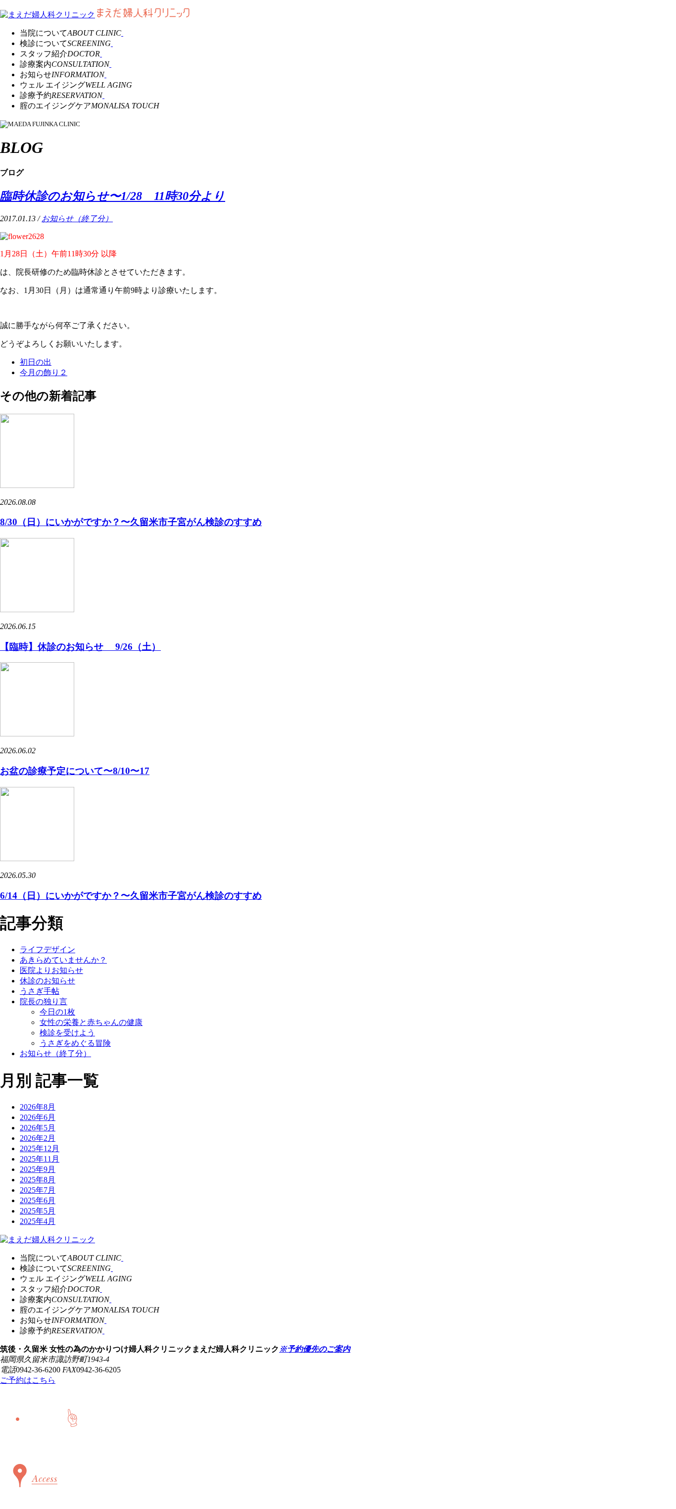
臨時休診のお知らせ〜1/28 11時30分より (112, 196)
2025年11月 (39, 1159)
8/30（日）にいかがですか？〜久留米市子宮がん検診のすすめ (131, 522)
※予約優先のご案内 (314, 1349)
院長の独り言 (43, 1001)
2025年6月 (37, 1200)
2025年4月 (37, 1221)
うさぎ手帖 (39, 991)
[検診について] (112, 43)
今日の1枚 (57, 1012)
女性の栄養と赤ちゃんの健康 (91, 1022)
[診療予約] (103, 95)
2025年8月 (37, 1179)
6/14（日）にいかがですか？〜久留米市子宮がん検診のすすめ (131, 895)
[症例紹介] (110, 64)
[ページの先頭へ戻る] (25, 1444)
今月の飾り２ (43, 372)
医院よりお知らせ (51, 970)
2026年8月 (37, 1107)
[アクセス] (32, 1496)
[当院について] (122, 33)
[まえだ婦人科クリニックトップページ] (47, 14)
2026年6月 (37, 1117)
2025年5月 (37, 1211)
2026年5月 (37, 1127)
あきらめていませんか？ (63, 960)
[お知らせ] (105, 74)
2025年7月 (37, 1190)
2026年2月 (37, 1138)
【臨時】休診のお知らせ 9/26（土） (80, 646)
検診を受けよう (67, 1032)
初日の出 (35, 362)
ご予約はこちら (27, 1380)
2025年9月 (37, 1169)
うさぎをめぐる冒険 (75, 1043)
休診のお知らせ (47, 980)
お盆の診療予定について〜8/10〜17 (74, 771)
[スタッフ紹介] (101, 53)
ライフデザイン (47, 949)
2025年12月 (39, 1148)
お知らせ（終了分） (77, 218)
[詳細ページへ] (37, 485)
